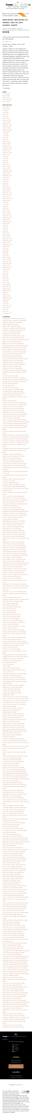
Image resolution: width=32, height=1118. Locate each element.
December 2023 (7, 170)
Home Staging (7, 666)
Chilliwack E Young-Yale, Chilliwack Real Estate (16, 437)
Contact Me (16, 1066)
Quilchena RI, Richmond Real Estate (13, 843)
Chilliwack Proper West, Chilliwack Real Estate (16, 448)
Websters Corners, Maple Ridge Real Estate (15, 987)
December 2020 (7, 238)
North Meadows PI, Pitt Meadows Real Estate (15, 775)
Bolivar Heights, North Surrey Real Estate (14, 349)
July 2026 (5, 110)
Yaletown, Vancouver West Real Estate (13, 1027)
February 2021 (7, 235)
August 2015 (6, 307)
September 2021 (7, 221)
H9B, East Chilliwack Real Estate (12, 607)
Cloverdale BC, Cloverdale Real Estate (13, 462)
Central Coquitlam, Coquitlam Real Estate (14, 420)
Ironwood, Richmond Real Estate (12, 675)
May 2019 (5, 275)
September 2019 (7, 267)
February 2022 (7, 212)
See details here (7, 41)
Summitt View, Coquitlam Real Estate (13, 935)
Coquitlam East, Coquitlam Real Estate (14, 479)
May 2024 (5, 160)
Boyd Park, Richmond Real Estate (12, 355)
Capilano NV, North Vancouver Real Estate (14, 402)
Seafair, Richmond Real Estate (11, 884)
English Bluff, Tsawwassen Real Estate (13, 542)
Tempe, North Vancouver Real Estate (13, 947)
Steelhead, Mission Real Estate (11, 924)
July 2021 (5, 225)
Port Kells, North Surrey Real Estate (13, 828)
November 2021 (7, 217)
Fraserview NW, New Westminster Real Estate (16, 563)
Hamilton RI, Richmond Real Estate (12, 620)
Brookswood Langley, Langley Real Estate (14, 370)
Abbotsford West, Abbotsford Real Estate (14, 320)
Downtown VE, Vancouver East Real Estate (14, 513)
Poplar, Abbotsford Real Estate (11, 824)
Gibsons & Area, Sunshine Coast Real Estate (15, 574)
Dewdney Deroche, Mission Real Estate (13, 509)
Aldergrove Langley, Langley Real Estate (14, 328)
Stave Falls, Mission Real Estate (11, 922)
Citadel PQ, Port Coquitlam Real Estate (13, 456)
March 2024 (6, 164)
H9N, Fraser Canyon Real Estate (12, 614)
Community (6, 473)
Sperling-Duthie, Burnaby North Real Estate (15, 920)
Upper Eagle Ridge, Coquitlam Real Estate (14, 968)
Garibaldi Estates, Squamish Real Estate (14, 570)
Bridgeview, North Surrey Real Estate (13, 362)
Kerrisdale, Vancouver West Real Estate (14, 677)
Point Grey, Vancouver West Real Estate (14, 822)
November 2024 (7, 149)
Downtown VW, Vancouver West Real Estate (15, 515)
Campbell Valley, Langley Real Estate (13, 391)
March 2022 (6, 210)
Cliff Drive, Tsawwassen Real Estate (13, 460)
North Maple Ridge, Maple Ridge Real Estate (15, 773)
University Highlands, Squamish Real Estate (15, 962)
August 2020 (6, 246)
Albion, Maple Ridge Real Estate (12, 326)
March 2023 (6, 187)
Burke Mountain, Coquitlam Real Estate (14, 378)
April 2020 (5, 254)
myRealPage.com (19, 1084)
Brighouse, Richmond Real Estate (12, 366)
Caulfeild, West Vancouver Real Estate (13, 408)
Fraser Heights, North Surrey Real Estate (14, 559)
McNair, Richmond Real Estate (11, 721)
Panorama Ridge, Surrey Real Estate (13, 805)
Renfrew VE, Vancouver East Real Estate (14, 851)
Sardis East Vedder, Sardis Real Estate (13, 872)
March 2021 (6, 233)
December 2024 (7, 147)
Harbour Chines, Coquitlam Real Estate (14, 626)
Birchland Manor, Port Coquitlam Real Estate (15, 345)
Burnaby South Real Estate (10, 387)
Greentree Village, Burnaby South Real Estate (15, 599)
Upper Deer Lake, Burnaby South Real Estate (15, 966)
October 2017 (6, 288)
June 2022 (6, 204)
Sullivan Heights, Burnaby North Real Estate (15, 929)
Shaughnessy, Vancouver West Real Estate (14, 893)
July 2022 (5, 202)
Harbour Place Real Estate (10, 628)
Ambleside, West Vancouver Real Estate (14, 330)
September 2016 (7, 298)
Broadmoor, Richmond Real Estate (12, 368)
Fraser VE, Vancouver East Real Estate (13, 561)
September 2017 (7, 290)
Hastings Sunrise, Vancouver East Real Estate (15, 643)
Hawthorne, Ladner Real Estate (11, 649)
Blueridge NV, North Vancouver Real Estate (15, 347)
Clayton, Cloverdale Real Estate (11, 458)
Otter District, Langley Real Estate (12, 796)
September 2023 (7, 175)
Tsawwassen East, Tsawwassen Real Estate (15, 958)
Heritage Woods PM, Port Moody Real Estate (15, 656)
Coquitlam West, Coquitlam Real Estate (14, 484)
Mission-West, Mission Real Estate (12, 735)
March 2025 (6, 141)
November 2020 (7, 240)
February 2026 (7, 120)
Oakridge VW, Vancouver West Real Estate (14, 794)
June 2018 (5, 280)
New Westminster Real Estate (11, 763)
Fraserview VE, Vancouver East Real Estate (15, 565)
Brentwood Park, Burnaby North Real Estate (15, 358)
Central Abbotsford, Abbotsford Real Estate (15, 414)
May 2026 (5, 114)
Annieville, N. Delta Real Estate (11, 334)
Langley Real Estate (8, 694)
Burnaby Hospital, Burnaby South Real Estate (15, 379)
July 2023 (5, 179)
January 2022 (6, 214)
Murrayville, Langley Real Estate (12, 758)
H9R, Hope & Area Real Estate (11, 618)
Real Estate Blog (7, 99)
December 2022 (7, 193)
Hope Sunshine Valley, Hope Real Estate (14, 670)
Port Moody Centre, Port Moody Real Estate (15, 830)
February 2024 (7, 166)
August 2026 (6, 109)
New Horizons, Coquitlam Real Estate (13, 761)
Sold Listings (6, 101)
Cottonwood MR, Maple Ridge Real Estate (14, 486)
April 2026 (5, 116)
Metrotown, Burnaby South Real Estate (14, 727)
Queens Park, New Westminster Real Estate (15, 840)
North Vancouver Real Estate (11, 780)
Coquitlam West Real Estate (10, 482)
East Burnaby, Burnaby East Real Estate (14, 523)
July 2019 (5, 271)
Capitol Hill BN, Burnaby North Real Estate (15, 404)
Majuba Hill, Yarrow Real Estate (11, 710)
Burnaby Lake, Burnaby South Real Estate (14, 381)
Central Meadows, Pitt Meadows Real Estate (18, 30)
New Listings (6, 95)
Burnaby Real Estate (8, 385)
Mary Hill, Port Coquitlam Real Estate (13, 716)
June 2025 (6, 135)
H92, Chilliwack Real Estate (10, 605)
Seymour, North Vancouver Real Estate (14, 891)
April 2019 (5, 277)
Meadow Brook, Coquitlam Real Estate (13, 723)
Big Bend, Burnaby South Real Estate (13, 343)
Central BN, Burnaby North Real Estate (14, 416)
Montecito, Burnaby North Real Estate (13, 738)
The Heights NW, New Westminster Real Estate (16, 950)
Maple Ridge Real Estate (9, 712)
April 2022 (5, 208)
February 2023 (7, 189)
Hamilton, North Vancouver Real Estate (14, 622)
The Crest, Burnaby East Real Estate (13, 948)
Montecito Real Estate (9, 736)
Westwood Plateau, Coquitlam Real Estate (14, 1004)
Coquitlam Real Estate (9, 481)
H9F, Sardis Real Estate (9, 612)
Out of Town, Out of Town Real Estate (13, 798)
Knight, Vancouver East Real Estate (12, 687)
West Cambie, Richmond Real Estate (13, 989)
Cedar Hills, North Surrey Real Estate (13, 410)
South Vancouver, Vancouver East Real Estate (15, 912)
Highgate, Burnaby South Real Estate (13, 658)
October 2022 (6, 196)
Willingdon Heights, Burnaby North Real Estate (16, 1017)
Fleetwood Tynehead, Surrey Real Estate (14, 549)
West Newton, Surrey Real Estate (12, 998)
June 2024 (6, 158)
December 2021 (7, 215)
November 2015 (7, 305)
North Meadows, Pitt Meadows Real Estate (14, 777)
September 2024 (7, 152)
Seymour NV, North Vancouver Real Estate (15, 889)
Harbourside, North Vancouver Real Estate (15, 631)
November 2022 (7, 194)
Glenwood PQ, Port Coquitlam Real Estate (14, 584)
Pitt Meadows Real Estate (10, 820)
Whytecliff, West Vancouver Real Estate (14, 1015)
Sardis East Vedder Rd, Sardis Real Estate (14, 870)
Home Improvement (8, 664)
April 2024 (5, 162)
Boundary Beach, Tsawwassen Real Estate (14, 351)
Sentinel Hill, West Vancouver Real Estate (14, 885)
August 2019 (6, 269)
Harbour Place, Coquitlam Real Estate (13, 630)
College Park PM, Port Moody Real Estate (14, 465)
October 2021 (6, 219)
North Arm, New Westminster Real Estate (14, 769)
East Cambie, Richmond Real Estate (13, 524)
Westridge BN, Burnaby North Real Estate (14, 1000)
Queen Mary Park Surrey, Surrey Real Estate (15, 838)
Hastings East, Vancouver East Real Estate (14, 641)
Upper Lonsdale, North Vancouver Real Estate (16, 969)
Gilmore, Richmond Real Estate (11, 576)
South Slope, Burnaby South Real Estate (14, 908)
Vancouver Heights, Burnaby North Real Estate (16, 973)
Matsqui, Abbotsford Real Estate (12, 717)
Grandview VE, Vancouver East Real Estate (14, 591)
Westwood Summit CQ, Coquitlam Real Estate (16, 1006)
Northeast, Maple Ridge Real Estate (13, 782)
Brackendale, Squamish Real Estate (13, 356)
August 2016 (6, 299)
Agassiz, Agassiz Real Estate (10, 324)
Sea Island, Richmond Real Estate (12, 882)
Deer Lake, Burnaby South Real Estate (13, 502)
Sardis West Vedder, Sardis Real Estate (13, 876)
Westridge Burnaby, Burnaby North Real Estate (16, 1002)
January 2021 (6, 236)
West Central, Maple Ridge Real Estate (13, 990)
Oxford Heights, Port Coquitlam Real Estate (15, 800)
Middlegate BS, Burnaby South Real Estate (15, 731)
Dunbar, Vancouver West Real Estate (13, 517)
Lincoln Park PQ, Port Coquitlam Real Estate (15, 696)
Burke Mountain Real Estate (10, 376)
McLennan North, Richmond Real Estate (14, 719)
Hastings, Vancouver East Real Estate (13, 645)
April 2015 (5, 311)
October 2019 (6, 265)
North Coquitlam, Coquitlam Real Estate (14, 771)
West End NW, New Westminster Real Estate (15, 992)
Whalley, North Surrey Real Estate (12, 1008)
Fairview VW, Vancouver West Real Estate (14, 546)
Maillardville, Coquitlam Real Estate (13, 708)
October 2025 (6, 128)
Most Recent (6, 107)
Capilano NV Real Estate (9, 400)
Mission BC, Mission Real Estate (11, 733)
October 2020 (6, 242)
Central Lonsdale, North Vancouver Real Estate (16, 421)
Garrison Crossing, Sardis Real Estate (13, 572)
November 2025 (7, 126)
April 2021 (5, 231)
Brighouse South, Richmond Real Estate (14, 364)
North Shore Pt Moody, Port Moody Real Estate (16, 778)
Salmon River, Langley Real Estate (12, 866)
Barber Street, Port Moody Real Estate (13, 336)
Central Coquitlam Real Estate (11, 418)
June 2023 (6, 181)
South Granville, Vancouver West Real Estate (15, 903)
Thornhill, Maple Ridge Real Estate (12, 954)
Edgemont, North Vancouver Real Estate (14, 534)
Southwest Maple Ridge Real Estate (13, 914)
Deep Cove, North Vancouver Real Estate (14, 498)
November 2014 (7, 313)
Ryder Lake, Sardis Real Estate (11, 862)
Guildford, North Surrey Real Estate (13, 601)
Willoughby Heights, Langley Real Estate (14, 1019)
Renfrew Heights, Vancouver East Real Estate (15, 849)
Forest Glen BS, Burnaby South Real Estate (15, 551)
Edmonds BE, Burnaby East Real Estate (14, 536)
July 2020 (5, 248)
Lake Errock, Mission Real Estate (12, 691)
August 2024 (6, 154)
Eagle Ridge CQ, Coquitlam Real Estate (13, 521)
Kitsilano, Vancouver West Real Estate (13, 685)
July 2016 (5, 301)
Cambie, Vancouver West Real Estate (13, 389)
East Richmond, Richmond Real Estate (13, 530)
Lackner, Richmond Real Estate (11, 689)
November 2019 (7, 263)
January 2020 (6, 259)
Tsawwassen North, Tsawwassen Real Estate (15, 960)
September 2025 (7, 129)
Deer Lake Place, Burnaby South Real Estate (15, 500)
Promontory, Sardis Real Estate (11, 834)
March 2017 (6, 294)
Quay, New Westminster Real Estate (13, 836)
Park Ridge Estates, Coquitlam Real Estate (15, 807)
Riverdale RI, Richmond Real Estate (12, 855)
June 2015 (5, 309)
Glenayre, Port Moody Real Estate (12, 578)
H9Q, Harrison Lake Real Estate (11, 616)
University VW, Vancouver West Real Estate (15, 964)
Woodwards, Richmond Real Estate (12, 1025)
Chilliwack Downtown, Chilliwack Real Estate (15, 435)
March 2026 (6, 118)
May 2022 (5, 206)
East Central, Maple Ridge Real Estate (13, 526)
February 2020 (7, 257)
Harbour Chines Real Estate (10, 624)
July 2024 (5, 156)
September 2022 (7, 198)
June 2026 (6, 112)
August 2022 (6, 200)
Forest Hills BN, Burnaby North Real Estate (15, 553)
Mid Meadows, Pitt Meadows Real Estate (14, 729)
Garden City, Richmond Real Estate (12, 567)
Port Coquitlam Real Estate (10, 826)
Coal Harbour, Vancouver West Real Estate (15, 463)
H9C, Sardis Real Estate (9, 609)
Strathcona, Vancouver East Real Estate (14, 927)
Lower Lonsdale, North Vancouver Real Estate (16, 698)
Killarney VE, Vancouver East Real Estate (14, 679)
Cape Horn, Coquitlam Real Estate (12, 395)
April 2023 (5, 185)
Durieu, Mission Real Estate (10, 519)
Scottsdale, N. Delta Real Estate (11, 880)
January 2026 (6, 122)
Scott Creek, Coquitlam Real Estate (13, 878)
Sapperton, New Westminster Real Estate (14, 868)
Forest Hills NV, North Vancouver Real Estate (15, 555)
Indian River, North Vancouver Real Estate (14, 674)
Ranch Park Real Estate (9, 845)
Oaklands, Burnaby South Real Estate (13, 792)
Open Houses (6, 97)
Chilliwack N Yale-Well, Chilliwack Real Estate (15, 440)
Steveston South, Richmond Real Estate (14, 926)
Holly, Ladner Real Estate (10, 662)
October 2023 (6, 173)
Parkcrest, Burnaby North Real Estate (13, 811)
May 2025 (5, 137)
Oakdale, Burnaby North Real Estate (13, 790)
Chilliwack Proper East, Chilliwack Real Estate (16, 442)
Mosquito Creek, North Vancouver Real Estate (16, 746)
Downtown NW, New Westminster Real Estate (15, 511)
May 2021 (5, 229)
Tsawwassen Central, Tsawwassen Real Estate (16, 956)
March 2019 (6, 278)
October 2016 (6, 296)
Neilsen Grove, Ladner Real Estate (12, 759)
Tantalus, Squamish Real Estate (12, 945)
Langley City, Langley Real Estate (12, 693)
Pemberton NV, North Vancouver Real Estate (15, 819)
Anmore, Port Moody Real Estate (12, 332)
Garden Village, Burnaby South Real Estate (15, 568)
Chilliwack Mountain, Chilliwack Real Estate (15, 439)
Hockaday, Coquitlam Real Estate (12, 660)
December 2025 (7, 124)
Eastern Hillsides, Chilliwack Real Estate (14, 532)
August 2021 (6, 223)
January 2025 (6, 145)
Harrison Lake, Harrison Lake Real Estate (14, 637)
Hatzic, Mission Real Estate (10, 647)
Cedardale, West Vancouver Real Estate (14, 412)
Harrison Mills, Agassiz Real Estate (12, 639)
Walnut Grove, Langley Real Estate (12, 985)
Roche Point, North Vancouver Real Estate (14, 859)
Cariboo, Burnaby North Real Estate (13, 406)
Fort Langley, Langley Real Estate (12, 557)
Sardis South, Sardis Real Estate (12, 874)
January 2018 (6, 284)
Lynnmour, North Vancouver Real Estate (14, 704)
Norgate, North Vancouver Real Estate (13, 767)
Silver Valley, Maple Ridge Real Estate (13, 895)
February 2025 (7, 143)
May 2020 (5, 252)
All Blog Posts (6, 93)
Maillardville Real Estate (9, 706)
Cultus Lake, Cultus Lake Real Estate (13, 496)
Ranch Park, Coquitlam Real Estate (12, 847)
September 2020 (7, 244)
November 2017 (7, 286)
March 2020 (6, 256)
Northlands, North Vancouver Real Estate (14, 784)
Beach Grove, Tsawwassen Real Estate (13, 337)
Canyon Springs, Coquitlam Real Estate (14, 393)
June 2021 (5, 227)
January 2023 (6, 191)
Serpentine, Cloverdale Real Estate (12, 887)
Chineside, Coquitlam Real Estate (12, 454)
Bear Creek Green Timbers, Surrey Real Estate (16, 339)
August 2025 (6, 131)
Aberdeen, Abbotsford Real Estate (12, 322)
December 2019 (7, 261)
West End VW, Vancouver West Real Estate (14, 994)
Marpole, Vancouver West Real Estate (13, 714)
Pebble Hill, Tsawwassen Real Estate (13, 813)
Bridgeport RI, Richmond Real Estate (13, 360)
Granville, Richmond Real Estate (12, 597)
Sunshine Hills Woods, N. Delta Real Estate (15, 943)
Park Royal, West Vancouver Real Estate (14, 809)
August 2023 (6, 177)
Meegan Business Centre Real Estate (13, 725)
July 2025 (5, 133)
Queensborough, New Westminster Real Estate (16, 842)
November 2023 (7, 172)
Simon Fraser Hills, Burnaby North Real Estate (16, 897)
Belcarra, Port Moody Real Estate (12, 341)
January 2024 (6, 168)
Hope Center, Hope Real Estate (11, 668)
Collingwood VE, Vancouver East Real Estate (15, 471)
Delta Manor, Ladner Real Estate (12, 507)
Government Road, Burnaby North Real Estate (16, 586)
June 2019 (5, 273)
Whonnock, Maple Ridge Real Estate (13, 1013)
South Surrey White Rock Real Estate (13, 910)
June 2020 (6, 250)
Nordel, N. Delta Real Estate (10, 765)
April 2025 (5, 139)
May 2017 (5, 292)
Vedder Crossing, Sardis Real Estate (13, 977)
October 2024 (6, 151)
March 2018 (6, 282)
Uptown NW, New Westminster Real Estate (15, 971)
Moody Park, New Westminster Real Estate (15, 740)
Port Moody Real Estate (9, 832)
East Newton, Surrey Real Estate (12, 528)
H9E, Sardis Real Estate (9, 610)
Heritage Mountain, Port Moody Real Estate (15, 654)
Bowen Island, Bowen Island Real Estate (14, 353)
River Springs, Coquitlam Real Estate (13, 853)
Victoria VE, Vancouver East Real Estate (14, 983)
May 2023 (5, 183)
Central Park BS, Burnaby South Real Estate (15, 425)
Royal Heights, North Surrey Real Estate (14, 861)
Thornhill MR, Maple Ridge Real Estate (13, 952)
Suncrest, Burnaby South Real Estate (13, 937)
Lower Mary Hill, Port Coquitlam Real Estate (15, 700)
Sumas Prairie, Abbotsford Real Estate (13, 933)
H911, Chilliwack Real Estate (10, 603)
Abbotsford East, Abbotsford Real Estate (14, 318)
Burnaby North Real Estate (10, 383)
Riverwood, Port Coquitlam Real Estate (14, 857)
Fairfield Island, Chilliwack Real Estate (13, 544)
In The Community (8, 672)
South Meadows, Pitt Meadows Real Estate (15, 906)
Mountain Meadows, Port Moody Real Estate (15, 756)
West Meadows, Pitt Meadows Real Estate (14, 996)
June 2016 (5, 303)
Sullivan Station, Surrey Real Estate (13, 931)
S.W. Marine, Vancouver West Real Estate (14, 864)
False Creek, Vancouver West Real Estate (14, 547)
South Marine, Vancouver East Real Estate (14, 905)
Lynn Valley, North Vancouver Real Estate (14, 702)
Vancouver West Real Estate (10, 975)
